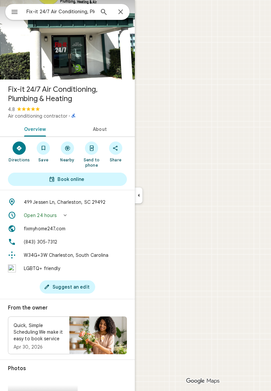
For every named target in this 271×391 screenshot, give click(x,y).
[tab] (33, 129)
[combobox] (60, 12)
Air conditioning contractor (37, 116)
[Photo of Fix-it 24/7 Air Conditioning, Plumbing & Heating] (67, 40)
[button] (67, 215)
